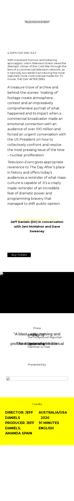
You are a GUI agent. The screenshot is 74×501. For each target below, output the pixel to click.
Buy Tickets (19, 254)
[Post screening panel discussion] (37, 215)
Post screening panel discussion (37, 219)
